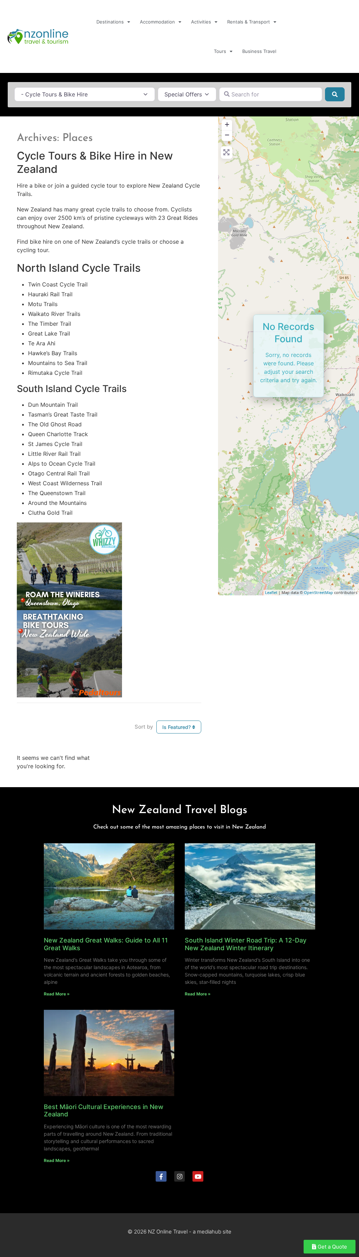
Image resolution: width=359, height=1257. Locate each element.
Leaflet (271, 592)
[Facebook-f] (161, 1176)
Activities (201, 22)
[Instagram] (179, 1176)
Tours (220, 51)
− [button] (227, 134)
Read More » (57, 993)
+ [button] (227, 124)
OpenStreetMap (318, 592)
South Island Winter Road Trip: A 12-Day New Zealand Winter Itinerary (245, 944)
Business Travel (259, 51)
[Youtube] (197, 1176)
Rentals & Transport (248, 22)
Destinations (110, 22)
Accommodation (157, 22)
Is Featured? (177, 727)
